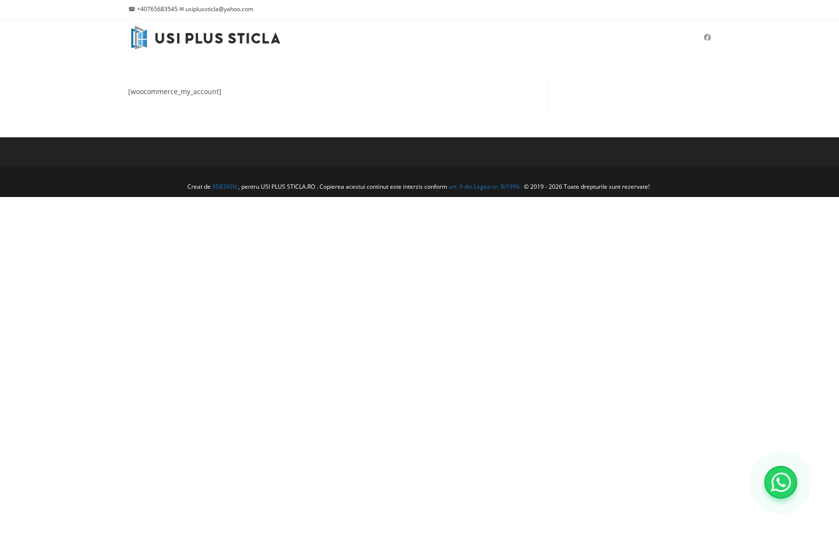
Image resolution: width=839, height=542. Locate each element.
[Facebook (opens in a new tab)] (707, 37)
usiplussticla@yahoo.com (219, 9)
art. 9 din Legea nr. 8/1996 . (486, 186)
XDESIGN (224, 186)
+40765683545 (157, 9)
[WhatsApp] (780, 482)
